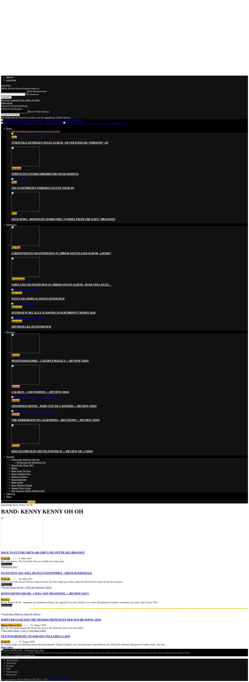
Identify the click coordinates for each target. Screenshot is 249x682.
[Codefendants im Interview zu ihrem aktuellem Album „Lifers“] (25, 244)
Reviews (10, 332)
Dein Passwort (32, 94)
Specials (10, 456)
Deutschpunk (18, 279)
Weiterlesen (6, 564)
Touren (51, 131)
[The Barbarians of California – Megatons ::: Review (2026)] (35, 411)
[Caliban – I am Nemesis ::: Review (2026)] (25, 383)
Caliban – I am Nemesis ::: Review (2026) (40, 392)
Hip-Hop (16, 247)
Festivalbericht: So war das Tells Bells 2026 (35, 636)
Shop (9, 496)
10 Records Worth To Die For (25, 459)
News (9, 128)
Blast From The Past (21, 471)
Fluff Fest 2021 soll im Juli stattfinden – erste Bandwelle (46, 573)
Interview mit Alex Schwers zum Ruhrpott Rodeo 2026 (53, 312)
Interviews (11, 224)
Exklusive (35, 131)
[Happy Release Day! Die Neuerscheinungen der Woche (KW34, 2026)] (20, 614)
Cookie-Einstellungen (60, 679)
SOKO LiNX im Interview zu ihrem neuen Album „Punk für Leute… (61, 284)
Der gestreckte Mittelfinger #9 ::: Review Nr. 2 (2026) (52, 451)
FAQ (8, 668)
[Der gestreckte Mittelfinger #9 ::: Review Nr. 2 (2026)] (25, 442)
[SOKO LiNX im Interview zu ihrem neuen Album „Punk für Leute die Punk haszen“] (25, 276)
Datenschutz (7, 103)
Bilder (14, 468)
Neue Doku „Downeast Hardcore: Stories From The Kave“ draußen (63, 219)
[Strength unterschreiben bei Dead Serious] (25, 165)
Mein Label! (17, 482)
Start (3, 505)
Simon (14, 558)
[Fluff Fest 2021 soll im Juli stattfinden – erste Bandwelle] (9, 567)
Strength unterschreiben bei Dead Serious (45, 173)
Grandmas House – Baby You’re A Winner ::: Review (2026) (54, 406)
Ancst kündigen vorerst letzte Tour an (42, 187)
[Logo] (32, 123)
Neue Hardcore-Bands (21, 485)
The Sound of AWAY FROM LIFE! (28, 491)
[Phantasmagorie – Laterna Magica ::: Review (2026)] (25, 352)
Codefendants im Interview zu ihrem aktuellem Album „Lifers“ (61, 253)
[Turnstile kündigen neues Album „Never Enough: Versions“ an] (29, 134)
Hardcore (16, 168)
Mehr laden (7, 647)
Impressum (11, 674)
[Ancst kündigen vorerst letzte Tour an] (18, 179)
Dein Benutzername (37, 91)
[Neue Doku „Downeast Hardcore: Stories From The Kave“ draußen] (25, 210)
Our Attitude (12, 660)
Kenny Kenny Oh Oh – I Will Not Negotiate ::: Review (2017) (45, 593)
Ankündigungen (22, 131)
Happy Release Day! (21, 474)
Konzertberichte (18, 479)
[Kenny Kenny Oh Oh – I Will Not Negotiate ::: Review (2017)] (26, 587)
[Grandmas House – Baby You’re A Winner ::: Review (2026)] (35, 397)
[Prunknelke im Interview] (27, 318)
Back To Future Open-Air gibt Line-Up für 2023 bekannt (43, 552)
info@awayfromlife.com (25, 655)
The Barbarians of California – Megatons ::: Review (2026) (55, 420)
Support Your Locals (21, 488)
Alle (13, 131)
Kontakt (10, 665)
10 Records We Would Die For (31, 462)
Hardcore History (19, 476)
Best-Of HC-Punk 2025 (22, 465)
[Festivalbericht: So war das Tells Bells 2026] (23, 630)
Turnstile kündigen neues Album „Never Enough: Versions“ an (59, 142)
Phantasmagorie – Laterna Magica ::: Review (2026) (50, 360)
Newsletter (11, 80)
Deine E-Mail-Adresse (38, 111)
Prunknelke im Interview (31, 326)
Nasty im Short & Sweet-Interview (38, 298)
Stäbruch (10, 493)
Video (57, 131)
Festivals (44, 131)
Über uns (9, 77)
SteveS (14, 641)
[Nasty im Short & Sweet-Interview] (25, 290)
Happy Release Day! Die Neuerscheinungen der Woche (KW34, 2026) (51, 619)
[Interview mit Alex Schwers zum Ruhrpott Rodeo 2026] (22, 304)
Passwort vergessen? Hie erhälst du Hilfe (20, 100)
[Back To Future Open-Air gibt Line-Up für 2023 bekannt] (22, 546)
